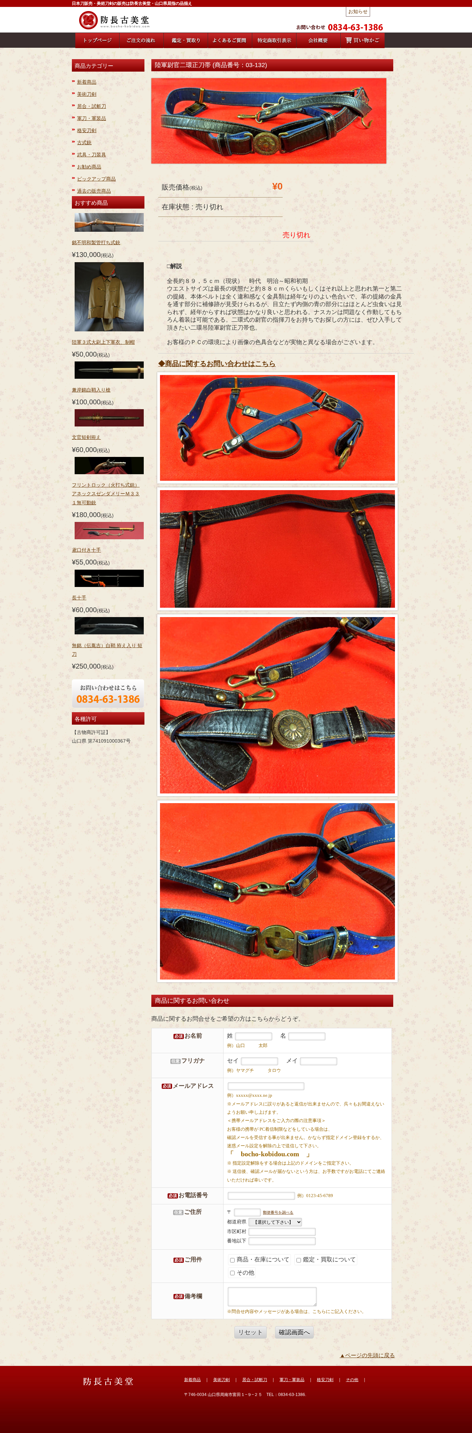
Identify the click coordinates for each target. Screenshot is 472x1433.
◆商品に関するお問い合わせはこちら (217, 363)
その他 (244, 1272)
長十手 (79, 597)
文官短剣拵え (86, 437)
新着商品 (86, 82)
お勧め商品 (89, 166)
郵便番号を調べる (278, 1212)
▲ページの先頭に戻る (367, 1355)
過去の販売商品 (94, 191)
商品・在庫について (262, 1259)
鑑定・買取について (329, 1259)
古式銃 (84, 142)
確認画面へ (294, 1332)
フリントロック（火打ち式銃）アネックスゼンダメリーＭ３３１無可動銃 (106, 493)
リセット (250, 1332)
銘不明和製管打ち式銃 (96, 242)
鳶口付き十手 (86, 550)
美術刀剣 (86, 94)
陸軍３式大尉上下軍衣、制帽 (103, 342)
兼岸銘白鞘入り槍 (91, 390)
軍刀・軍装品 (91, 118)
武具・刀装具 (91, 154)
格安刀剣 (86, 130)
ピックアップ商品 (96, 179)
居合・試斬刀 (91, 106)
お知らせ (358, 11)
